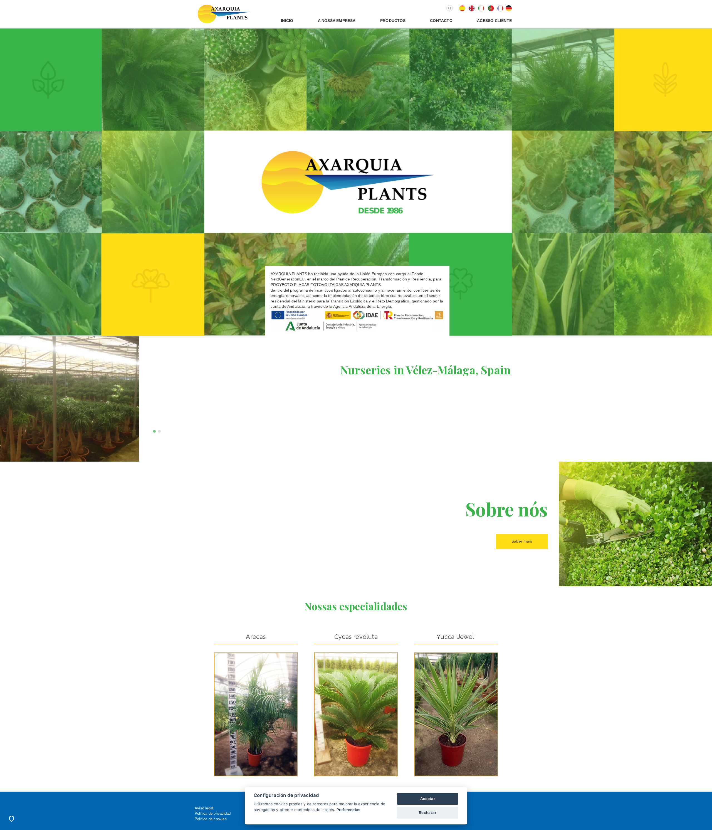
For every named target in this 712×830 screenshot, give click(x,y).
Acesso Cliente (494, 20)
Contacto (441, 20)
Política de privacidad (213, 813)
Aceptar (427, 798)
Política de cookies (211, 819)
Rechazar (427, 812)
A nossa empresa (337, 20)
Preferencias (348, 809)
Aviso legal (204, 808)
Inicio (287, 20)
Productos (393, 20)
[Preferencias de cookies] (11, 818)
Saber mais (521, 541)
